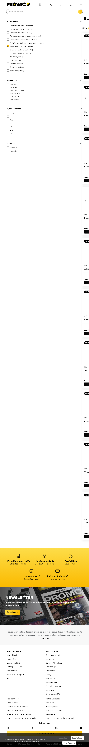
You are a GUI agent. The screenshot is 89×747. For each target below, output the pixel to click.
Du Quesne (14, 100)
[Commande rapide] (40, 4)
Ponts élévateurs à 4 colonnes (21, 29)
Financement (12, 703)
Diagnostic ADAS (53, 694)
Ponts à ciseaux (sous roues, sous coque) (25, 36)
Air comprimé (51, 682)
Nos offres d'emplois (15, 675)
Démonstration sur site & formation (22, 718)
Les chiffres (11, 659)
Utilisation (11, 143)
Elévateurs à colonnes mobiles (21, 46)
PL (11, 127)
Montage (50, 659)
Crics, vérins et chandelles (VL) (21, 50)
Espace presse (52, 707)
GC (11, 134)
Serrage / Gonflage (54, 663)
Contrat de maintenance (17, 707)
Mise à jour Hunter (15, 710)
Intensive (13, 148)
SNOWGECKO (15, 94)
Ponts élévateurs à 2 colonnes (21, 26)
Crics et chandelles (17, 67)
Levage (49, 675)
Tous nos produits (53, 655)
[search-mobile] (80, 12)
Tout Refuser (77, 738)
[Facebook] (32, 727)
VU (11, 123)
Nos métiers (12, 671)
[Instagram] (56, 727)
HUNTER (13, 88)
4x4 (11, 120)
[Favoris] (60, 4)
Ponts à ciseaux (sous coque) (21, 33)
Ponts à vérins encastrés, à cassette (23, 40)
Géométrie (50, 671)
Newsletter (51, 714)
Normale (13, 151)
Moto (12, 113)
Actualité (50, 703)
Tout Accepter (69, 743)
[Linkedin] (8, 727)
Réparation (50, 678)
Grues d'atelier (15, 60)
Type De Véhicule (14, 109)
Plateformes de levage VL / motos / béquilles (27, 43)
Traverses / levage (17, 57)
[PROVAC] (18, 4)
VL (11, 117)
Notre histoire (13, 655)
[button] (81, 4)
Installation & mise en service (19, 714)
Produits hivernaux (54, 686)
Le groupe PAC (13, 663)
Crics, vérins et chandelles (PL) (21, 53)
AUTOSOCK (14, 97)
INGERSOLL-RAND (17, 91)
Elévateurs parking (17, 71)
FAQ (8, 678)
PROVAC (13, 84)
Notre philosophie (14, 667)
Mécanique (51, 690)
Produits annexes (16, 64)
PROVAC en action (54, 710)
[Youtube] (81, 727)
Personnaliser (62, 738)
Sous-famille (12, 21)
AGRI (12, 130)
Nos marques (12, 80)
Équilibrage (51, 667)
